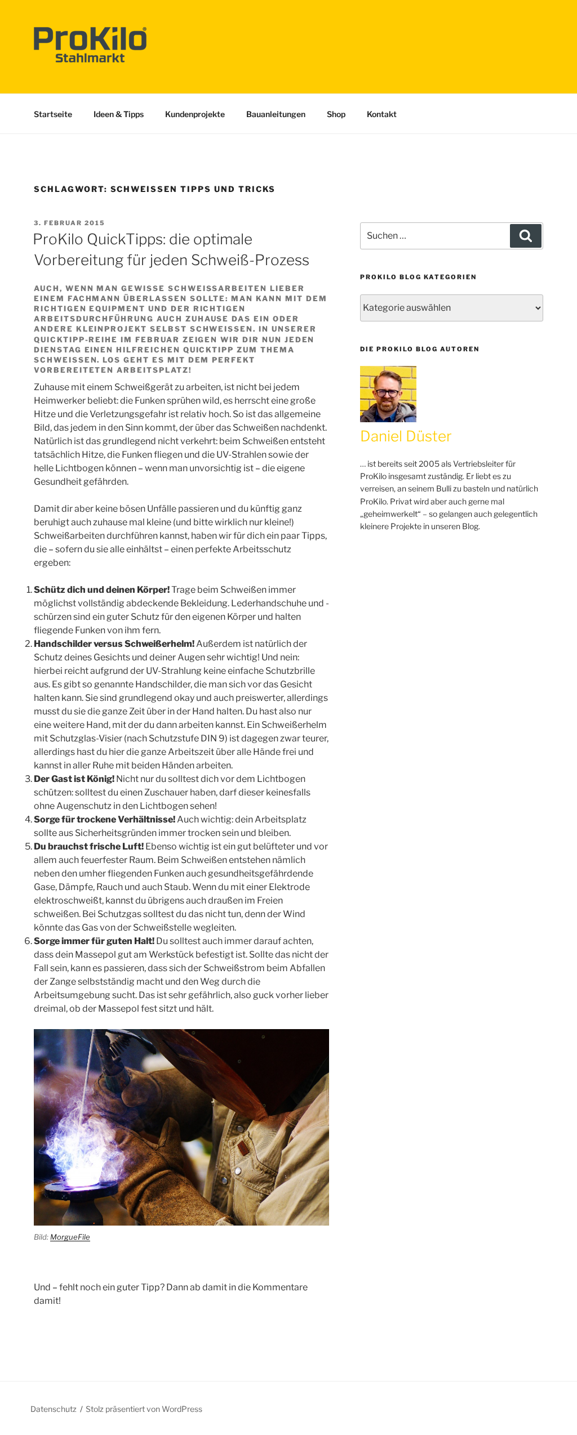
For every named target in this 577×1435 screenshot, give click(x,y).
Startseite (53, 114)
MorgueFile (70, 1236)
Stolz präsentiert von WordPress (144, 1409)
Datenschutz (53, 1409)
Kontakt (382, 114)
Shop (336, 114)
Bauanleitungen (275, 114)
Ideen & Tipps (119, 114)
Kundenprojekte (195, 114)
